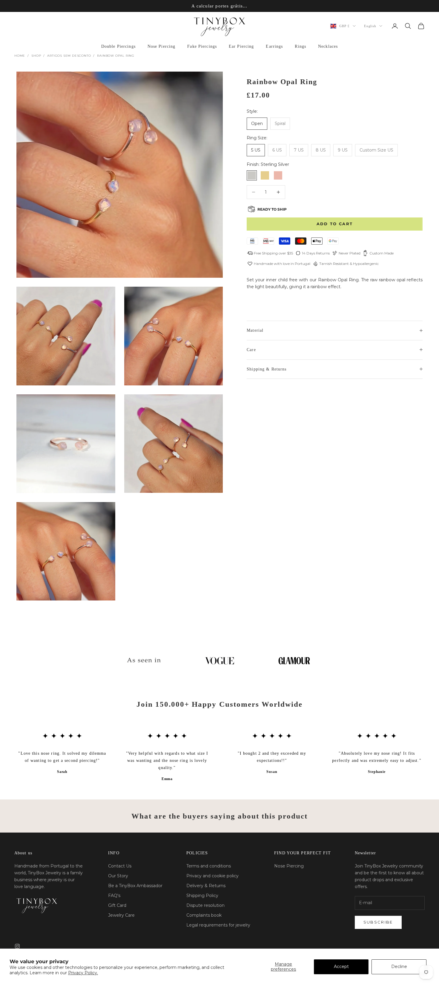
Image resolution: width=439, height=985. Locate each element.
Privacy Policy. (83, 972)
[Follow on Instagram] (17, 946)
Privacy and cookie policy (212, 876)
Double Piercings (118, 46)
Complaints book (204, 915)
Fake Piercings (202, 46)
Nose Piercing (162, 46)
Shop (36, 56)
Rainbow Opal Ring (115, 56)
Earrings (274, 46)
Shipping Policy (202, 895)
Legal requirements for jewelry (218, 925)
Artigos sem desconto (69, 56)
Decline (399, 966)
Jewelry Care (121, 915)
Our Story (118, 876)
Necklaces (328, 46)
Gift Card (117, 905)
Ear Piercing (241, 46)
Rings (300, 46)
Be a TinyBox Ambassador (135, 885)
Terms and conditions (208, 866)
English (370, 26)
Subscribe (378, 922)
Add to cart (335, 223)
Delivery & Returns (205, 885)
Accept (341, 966)
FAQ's (114, 895)
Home (19, 56)
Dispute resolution (205, 905)
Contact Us (119, 866)
